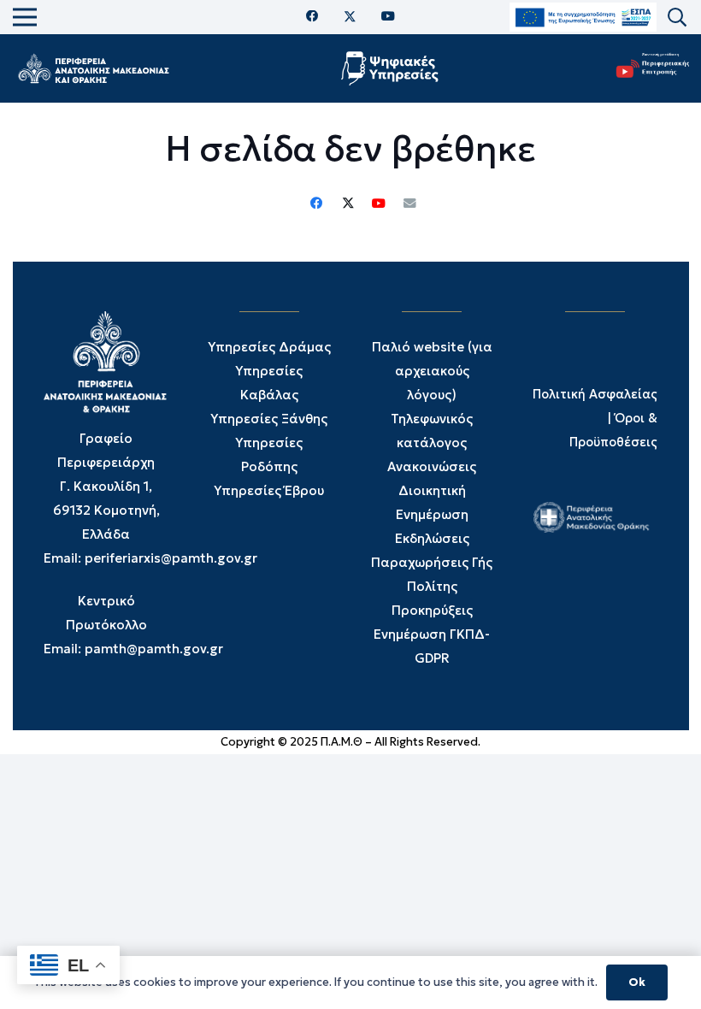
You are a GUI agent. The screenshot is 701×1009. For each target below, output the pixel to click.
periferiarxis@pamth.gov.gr (171, 558)
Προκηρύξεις (432, 610)
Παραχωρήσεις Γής (431, 562)
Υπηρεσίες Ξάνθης (268, 418)
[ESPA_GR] (583, 17)
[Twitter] (350, 17)
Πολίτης (432, 586)
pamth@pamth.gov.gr (154, 648)
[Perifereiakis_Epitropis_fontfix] (649, 69)
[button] (677, 17)
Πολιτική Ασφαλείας (595, 394)
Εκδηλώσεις (432, 538)
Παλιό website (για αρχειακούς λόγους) (432, 371)
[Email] (409, 203)
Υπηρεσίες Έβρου (269, 490)
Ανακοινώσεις (431, 466)
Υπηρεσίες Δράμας (269, 347)
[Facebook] (312, 16)
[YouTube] (388, 16)
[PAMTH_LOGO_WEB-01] (93, 68)
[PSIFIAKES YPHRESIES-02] (392, 68)
